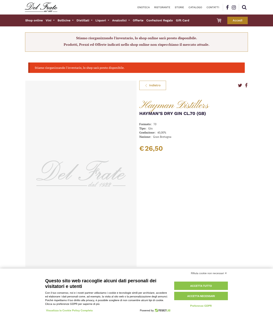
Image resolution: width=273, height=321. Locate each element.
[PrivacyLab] (162, 310)
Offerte (138, 20)
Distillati (83, 20)
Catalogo (195, 7)
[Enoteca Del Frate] (41, 7)
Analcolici (120, 20)
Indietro (155, 85)
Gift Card (182, 20)
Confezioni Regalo (159, 20)
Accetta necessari (201, 296)
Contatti (213, 7)
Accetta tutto (201, 285)
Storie (179, 7)
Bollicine (64, 20)
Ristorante (162, 7)
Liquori (101, 20)
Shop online (34, 20)
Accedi (237, 20)
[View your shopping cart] (219, 20)
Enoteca (143, 7)
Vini (49, 20)
